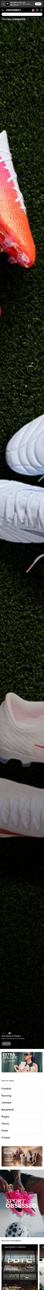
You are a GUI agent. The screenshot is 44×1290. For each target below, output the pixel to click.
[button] (4, 4)
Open (38, 4)
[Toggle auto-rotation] (9, 1033)
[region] (22, 1203)
